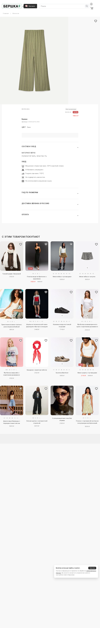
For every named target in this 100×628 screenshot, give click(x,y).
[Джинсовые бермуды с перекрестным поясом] (11, 400)
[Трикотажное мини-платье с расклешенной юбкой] (11, 304)
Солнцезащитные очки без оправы (62, 419)
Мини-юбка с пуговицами (62, 276)
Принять (92, 568)
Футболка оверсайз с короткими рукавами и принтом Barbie (11, 374)
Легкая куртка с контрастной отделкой (36, 422)
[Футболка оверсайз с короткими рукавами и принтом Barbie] (11, 352)
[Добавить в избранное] (20, 244)
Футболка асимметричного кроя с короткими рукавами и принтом (87, 326)
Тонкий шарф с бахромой (11, 274)
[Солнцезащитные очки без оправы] (62, 400)
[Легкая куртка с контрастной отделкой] (36, 400)
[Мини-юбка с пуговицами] (62, 256)
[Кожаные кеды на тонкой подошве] (62, 303)
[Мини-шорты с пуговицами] (87, 352)
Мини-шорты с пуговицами (87, 373)
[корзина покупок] (91, 8)
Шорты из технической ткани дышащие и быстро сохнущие (37, 325)
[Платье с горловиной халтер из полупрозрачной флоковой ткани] (87, 400)
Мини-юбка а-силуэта (87, 276)
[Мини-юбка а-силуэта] (87, 256)
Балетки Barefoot (62, 373)
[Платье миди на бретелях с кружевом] (36, 256)
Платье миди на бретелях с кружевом (37, 278)
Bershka (26, 109)
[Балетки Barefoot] (62, 352)
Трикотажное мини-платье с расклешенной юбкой (11, 326)
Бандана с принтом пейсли (37, 370)
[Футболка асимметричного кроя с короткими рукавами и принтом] (87, 304)
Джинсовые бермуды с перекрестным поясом (11, 422)
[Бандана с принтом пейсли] (36, 352)
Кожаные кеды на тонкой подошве (62, 325)
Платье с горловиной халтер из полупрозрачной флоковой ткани (87, 422)
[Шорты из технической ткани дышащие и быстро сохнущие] (36, 303)
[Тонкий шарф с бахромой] (11, 256)
